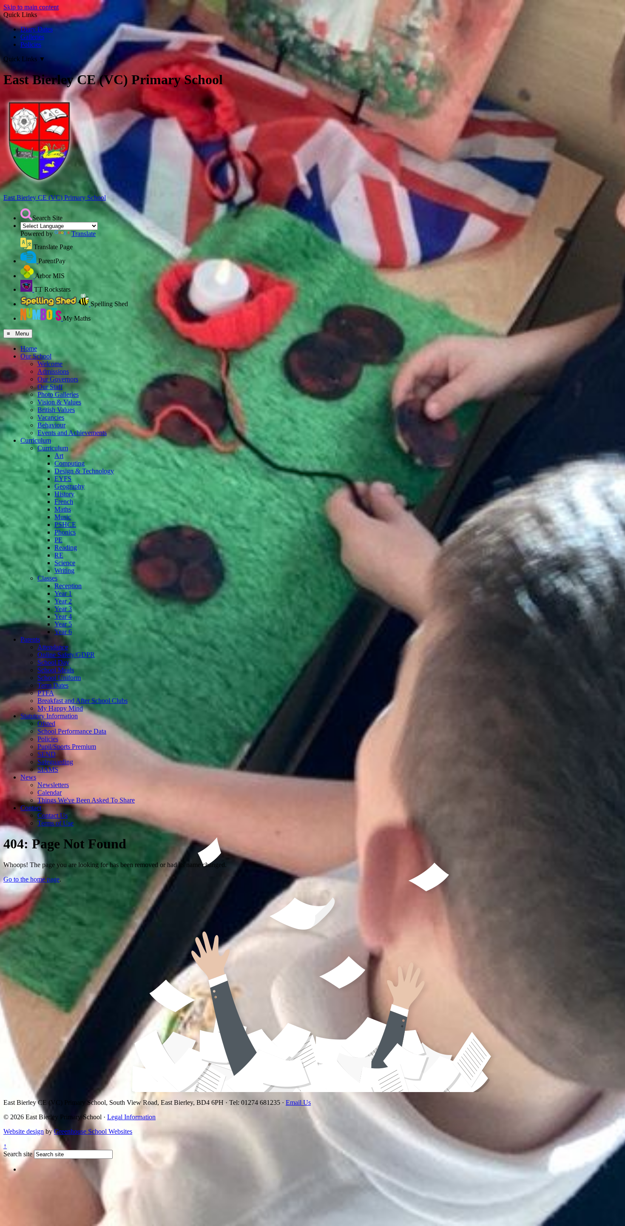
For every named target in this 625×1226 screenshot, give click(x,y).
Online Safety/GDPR (66, 654)
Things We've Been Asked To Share (86, 800)
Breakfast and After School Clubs (82, 700)
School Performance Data (71, 731)
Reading (65, 547)
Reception (68, 585)
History (64, 494)
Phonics (65, 532)
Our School (35, 356)
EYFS (62, 478)
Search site (17, 1154)
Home (28, 348)
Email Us (298, 1102)
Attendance (52, 647)
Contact (30, 807)
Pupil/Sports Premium (66, 746)
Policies (30, 44)
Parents (30, 639)
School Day (53, 662)
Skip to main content (31, 7)
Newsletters (53, 784)
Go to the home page (31, 879)
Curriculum (35, 440)
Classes (47, 578)
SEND (46, 754)
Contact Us (52, 815)
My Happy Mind (60, 708)
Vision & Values (59, 402)
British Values (56, 409)
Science (64, 562)
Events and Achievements (72, 432)
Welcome (49, 363)
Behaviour (51, 425)
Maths (62, 509)
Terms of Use (55, 823)
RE (58, 555)
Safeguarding (55, 761)
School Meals (55, 670)
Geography (69, 486)
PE (58, 539)
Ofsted (46, 723)
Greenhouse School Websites (93, 1131)
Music (62, 517)
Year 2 (63, 601)
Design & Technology (84, 471)
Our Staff (49, 386)
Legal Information (131, 1117)
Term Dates (52, 685)
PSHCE (65, 524)
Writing (64, 570)
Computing (69, 463)
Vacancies (50, 417)
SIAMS (47, 769)
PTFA (45, 693)
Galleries (32, 36)
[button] (26, 214)
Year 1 (63, 593)
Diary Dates (36, 29)
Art (58, 455)
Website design (23, 1131)
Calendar (49, 792)
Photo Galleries (58, 394)
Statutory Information (49, 716)
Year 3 (63, 608)
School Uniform (59, 677)
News (28, 777)
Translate (83, 233)
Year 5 (63, 624)
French (63, 501)
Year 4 (63, 616)
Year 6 (63, 631)
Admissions (53, 371)
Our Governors (57, 379)
